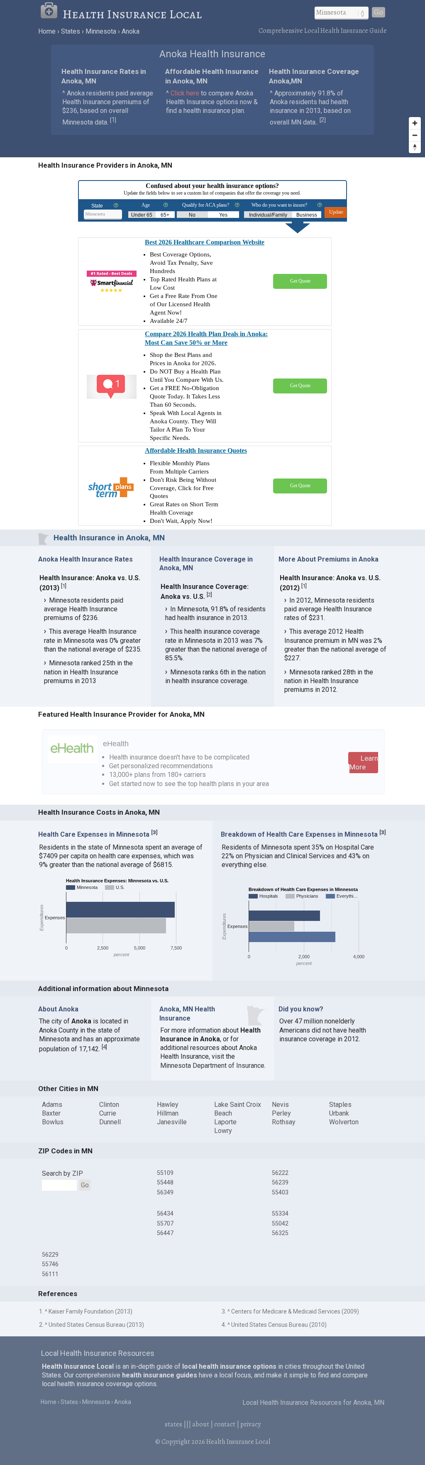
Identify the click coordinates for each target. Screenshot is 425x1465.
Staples (340, 1105)
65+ (165, 215)
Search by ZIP (62, 1173)
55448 (165, 1182)
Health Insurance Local (132, 14)
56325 (280, 1233)
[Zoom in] (415, 123)
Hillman (167, 1113)
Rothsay (284, 1122)
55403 (280, 1192)
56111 (50, 1274)
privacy (250, 1424)
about (200, 1424)
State (97, 206)
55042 (280, 1223)
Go (378, 12)
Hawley (167, 1105)
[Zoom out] (415, 135)
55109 (165, 1173)
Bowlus (53, 1122)
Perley (281, 1113)
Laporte (225, 1122)
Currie (107, 1113)
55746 (50, 1264)
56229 (50, 1254)
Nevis (280, 1105)
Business (306, 215)
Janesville (172, 1122)
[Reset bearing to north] (415, 147)
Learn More (363, 762)
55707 (165, 1223)
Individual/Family (268, 215)
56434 (165, 1213)
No (192, 215)
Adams (52, 1105)
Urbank (339, 1113)
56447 (165, 1233)
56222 (280, 1173)
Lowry (223, 1131)
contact (224, 1424)
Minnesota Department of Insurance (212, 1065)
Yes (223, 215)
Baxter (51, 1113)
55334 (280, 1213)
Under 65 (141, 215)
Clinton (109, 1105)
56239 (280, 1182)
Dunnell (110, 1122)
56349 (165, 1192)
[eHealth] (73, 761)
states (173, 1424)
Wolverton (344, 1122)
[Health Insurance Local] (51, 14)
